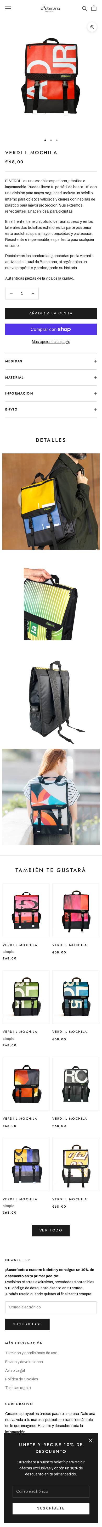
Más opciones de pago (51, 342)
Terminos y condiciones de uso (31, 1353)
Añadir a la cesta (51, 313)
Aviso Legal (15, 1371)
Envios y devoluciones (24, 1362)
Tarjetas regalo (18, 1388)
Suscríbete (51, 1508)
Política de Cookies (21, 1379)
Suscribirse (27, 1324)
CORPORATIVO (19, 1404)
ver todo (51, 1230)
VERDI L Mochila (20, 945)
